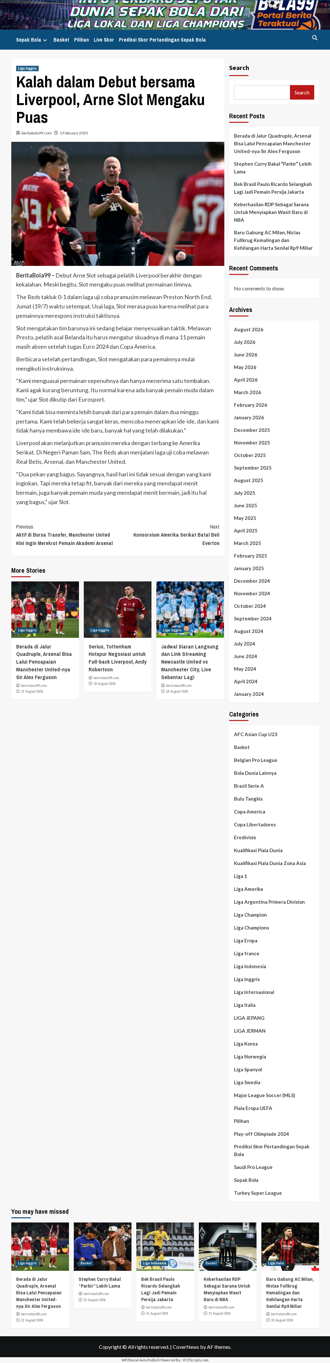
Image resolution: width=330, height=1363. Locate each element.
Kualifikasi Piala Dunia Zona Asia (270, 863)
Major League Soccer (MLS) (264, 1095)
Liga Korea (246, 1044)
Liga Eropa (245, 940)
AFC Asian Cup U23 (255, 734)
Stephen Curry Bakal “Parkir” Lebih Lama (273, 167)
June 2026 (245, 354)
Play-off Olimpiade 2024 (261, 1134)
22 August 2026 (32, 691)
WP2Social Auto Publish (140, 1360)
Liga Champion (250, 915)
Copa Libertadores (255, 824)
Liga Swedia (247, 1082)
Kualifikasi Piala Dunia (258, 850)
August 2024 (248, 631)
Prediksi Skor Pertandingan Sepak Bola (162, 39)
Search (239, 67)
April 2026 (245, 380)
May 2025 (245, 518)
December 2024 (252, 581)
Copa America (249, 811)
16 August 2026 (177, 691)
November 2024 (252, 593)
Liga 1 (240, 876)
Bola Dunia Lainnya (255, 773)
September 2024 (253, 618)
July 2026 (244, 342)
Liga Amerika (248, 889)
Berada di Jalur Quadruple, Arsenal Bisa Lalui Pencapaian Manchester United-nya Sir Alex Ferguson (44, 662)
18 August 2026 (105, 683)
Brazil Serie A (249, 786)
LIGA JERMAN (250, 1031)
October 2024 (250, 606)
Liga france (246, 953)
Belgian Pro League (255, 760)
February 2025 (250, 556)
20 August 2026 (282, 1320)
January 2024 (249, 694)
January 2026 (249, 417)
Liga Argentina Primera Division (269, 902)
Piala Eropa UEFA (253, 1108)
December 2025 (252, 430)
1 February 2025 (74, 133)
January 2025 (249, 568)
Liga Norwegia (250, 1056)
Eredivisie (245, 837)
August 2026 (248, 329)
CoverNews (186, 1347)
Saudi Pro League (253, 1167)
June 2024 (245, 656)
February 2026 (250, 405)
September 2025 (253, 468)
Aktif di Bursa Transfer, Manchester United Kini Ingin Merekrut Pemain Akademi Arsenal (64, 535)
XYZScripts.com (196, 1360)
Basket (61, 39)
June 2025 (245, 505)
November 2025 (252, 442)
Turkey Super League (258, 1193)
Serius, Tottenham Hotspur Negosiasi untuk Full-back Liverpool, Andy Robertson (118, 658)
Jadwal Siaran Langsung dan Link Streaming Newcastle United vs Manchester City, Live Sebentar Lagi (189, 662)
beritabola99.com (37, 133)
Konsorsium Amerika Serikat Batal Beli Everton (176, 535)
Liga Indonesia (250, 966)
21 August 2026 (157, 1313)
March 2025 (247, 543)
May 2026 (245, 367)
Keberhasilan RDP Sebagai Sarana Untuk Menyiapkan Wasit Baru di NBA (271, 212)
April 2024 (245, 681)
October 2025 (250, 455)
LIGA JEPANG (249, 1018)
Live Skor (104, 39)
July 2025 (244, 493)
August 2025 (248, 480)
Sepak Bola (28, 39)
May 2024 (245, 669)
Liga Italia (245, 1005)
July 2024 (244, 644)
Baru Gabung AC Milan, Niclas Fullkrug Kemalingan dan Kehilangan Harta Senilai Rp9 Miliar (273, 240)
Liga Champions (251, 927)
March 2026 (247, 392)
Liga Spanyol (248, 1069)
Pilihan (81, 39)
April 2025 (245, 530)
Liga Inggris (27, 68)
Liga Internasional (254, 992)
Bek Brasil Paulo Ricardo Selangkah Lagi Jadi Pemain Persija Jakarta (273, 188)
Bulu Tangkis (248, 799)
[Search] (315, 38)
